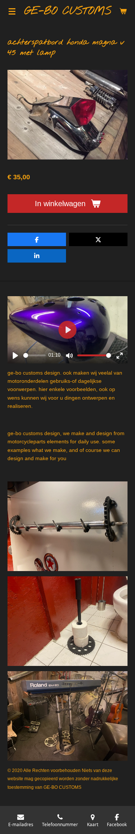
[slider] (34, 355)
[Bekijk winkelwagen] (123, 11)
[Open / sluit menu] (12, 11)
